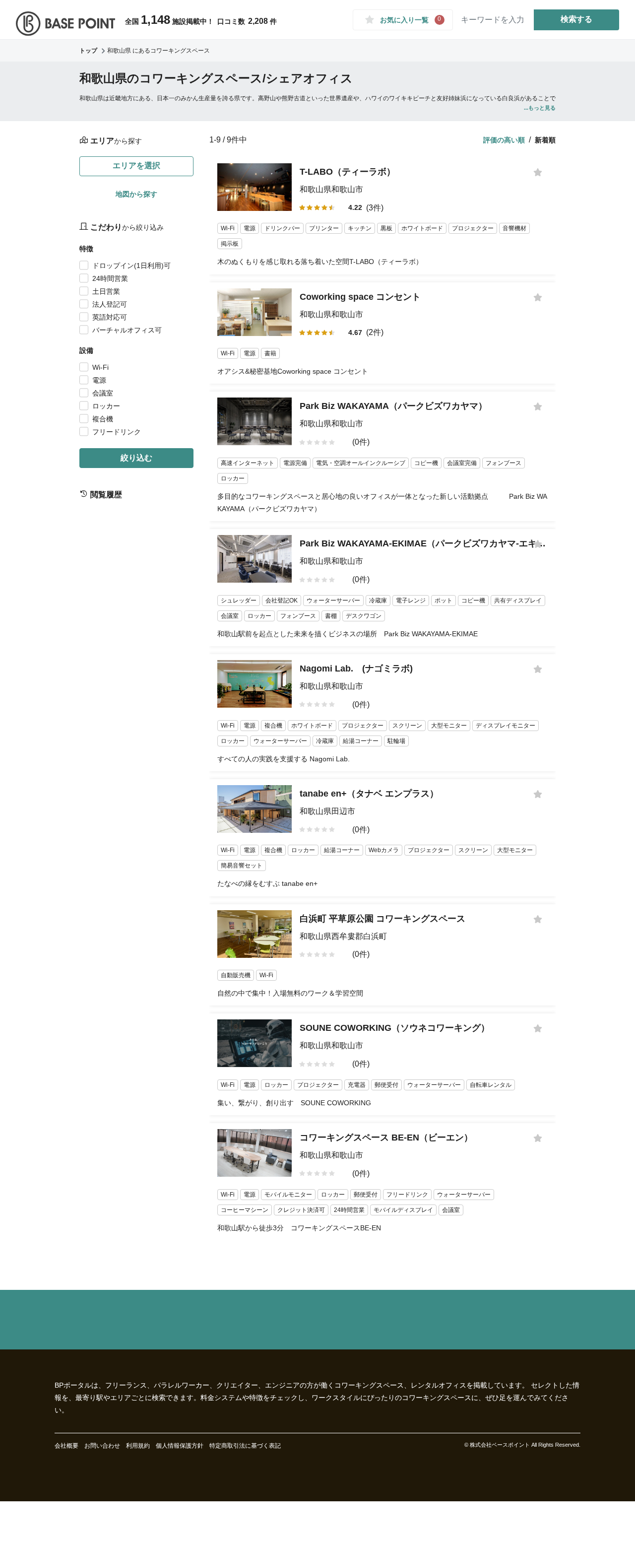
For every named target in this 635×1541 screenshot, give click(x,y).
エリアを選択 (136, 165)
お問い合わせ (102, 1445)
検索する (576, 19)
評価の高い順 (504, 140)
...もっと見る (540, 108)
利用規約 (138, 1445)
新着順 (545, 140)
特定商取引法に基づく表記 (245, 1445)
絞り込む (136, 458)
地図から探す (136, 194)
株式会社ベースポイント (500, 1445)
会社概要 (66, 1445)
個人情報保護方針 (179, 1445)
